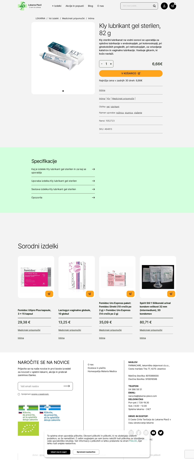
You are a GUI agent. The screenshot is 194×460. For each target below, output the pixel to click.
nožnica (120, 112)
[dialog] (97, 443)
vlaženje (138, 112)
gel (108, 106)
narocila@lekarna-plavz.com (142, 396)
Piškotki (133, 441)
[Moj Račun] (164, 6)
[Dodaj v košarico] (49, 294)
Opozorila (36, 197)
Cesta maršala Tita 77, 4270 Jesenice (147, 368)
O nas (100, 5)
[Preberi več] (36, 277)
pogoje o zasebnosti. (40, 394)
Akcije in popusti (75, 5)
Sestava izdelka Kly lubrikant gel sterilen (53, 189)
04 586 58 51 (135, 389)
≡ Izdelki (56, 5)
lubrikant (115, 106)
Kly (108, 98)
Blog (90, 5)
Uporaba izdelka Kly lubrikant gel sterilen (54, 180)
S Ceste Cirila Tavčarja (139, 419)
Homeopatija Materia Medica (102, 371)
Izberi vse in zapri (59, 452)
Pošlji (67, 386)
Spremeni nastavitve (86, 452)
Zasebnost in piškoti (149, 455)
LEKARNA (40, 18)
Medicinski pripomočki (73, 18)
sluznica (129, 112)
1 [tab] (63, 91)
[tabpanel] (63, 58)
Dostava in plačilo (97, 368)
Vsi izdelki (54, 18)
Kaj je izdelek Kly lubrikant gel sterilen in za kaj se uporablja (58, 171)
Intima (91, 18)
